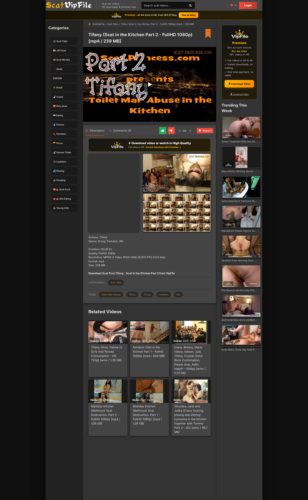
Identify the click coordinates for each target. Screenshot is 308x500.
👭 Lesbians (59, 161)
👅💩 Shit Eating (62, 198)
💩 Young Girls (61, 208)
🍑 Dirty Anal (60, 106)
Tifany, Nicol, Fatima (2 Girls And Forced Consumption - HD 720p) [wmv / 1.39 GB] (106, 354)
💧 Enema (58, 124)
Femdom (163, 294)
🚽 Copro (58, 96)
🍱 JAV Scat (59, 50)
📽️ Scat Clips (60, 41)
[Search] (190, 5)
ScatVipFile (98, 24)
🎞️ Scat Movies (61, 59)
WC (178, 294)
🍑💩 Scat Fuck (61, 189)
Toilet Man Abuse (111, 294)
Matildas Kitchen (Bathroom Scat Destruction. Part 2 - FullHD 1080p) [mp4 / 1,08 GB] (105, 414)
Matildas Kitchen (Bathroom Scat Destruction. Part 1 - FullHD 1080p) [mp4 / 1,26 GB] (147, 414)
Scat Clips (112, 24)
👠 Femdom (59, 133)
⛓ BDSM (57, 78)
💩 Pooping (59, 180)
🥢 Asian (57, 69)
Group (147, 294)
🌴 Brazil (57, 87)
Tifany (132, 294)
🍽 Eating (58, 115)
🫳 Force (58, 143)
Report (207, 130)
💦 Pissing (58, 170)
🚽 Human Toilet (62, 152)
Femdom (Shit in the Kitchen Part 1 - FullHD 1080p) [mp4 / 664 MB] (149, 352)
